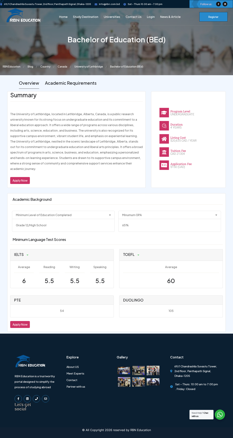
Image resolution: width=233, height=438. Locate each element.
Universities (112, 17)
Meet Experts (75, 373)
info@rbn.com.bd (109, 4)
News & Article (170, 17)
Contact (71, 380)
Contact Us (133, 17)
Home (63, 17)
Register (213, 16)
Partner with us (75, 386)
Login (151, 17)
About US (72, 366)
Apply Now (20, 180)
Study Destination (85, 17)
